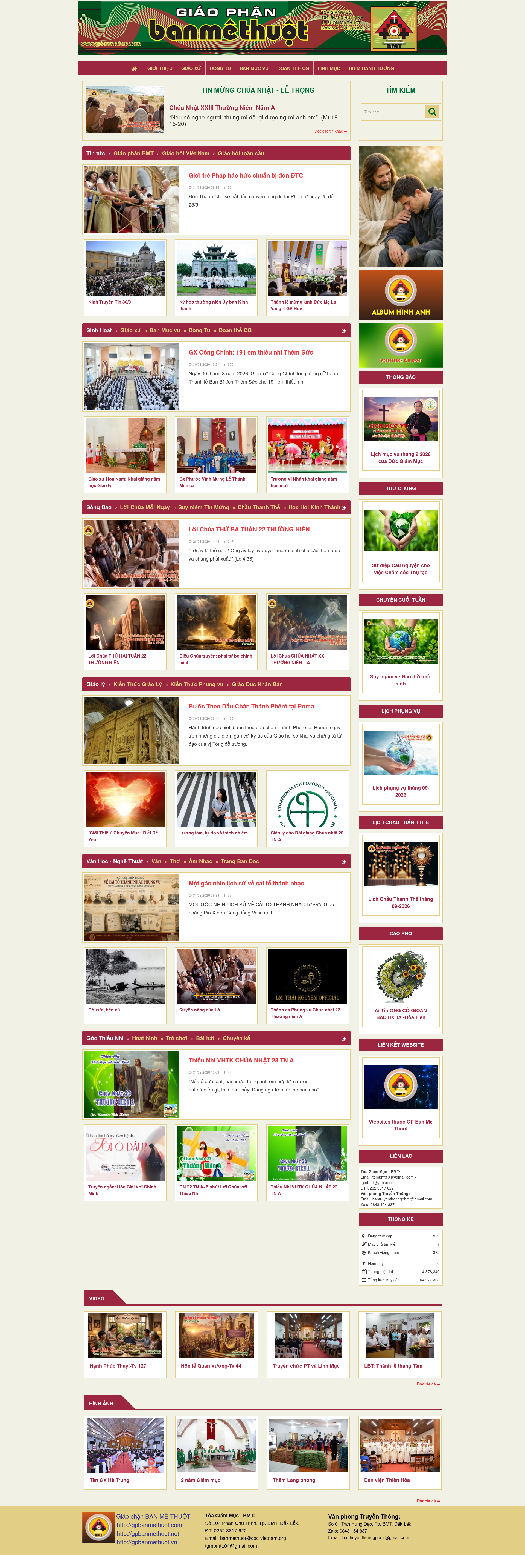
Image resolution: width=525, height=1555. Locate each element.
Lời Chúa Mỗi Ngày (145, 507)
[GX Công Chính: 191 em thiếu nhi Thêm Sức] (131, 376)
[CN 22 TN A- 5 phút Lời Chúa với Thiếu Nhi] (216, 1153)
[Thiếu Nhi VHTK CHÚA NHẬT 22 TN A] (307, 1153)
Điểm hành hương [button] (371, 68)
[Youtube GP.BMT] (401, 345)
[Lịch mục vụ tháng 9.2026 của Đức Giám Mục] (401, 419)
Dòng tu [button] (220, 68)
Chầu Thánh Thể (259, 507)
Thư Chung (401, 488)
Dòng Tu (199, 330)
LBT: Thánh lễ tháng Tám (393, 1365)
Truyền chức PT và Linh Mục (306, 1365)
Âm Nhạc (200, 861)
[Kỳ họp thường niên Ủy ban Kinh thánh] (216, 268)
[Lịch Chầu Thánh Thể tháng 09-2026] (401, 864)
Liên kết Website (401, 1044)
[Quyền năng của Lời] (216, 976)
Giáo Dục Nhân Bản (257, 684)
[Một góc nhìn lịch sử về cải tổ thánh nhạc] (131, 907)
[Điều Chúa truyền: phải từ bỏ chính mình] (216, 622)
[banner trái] (401, 206)
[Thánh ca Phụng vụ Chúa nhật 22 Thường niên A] (307, 976)
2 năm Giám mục (200, 1479)
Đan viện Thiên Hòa (387, 1479)
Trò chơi (177, 1038)
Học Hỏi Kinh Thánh (314, 507)
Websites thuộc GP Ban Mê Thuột (401, 1125)
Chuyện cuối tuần (400, 599)
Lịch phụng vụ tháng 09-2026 (400, 791)
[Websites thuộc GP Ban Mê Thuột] (401, 1086)
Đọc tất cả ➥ (428, 1384)
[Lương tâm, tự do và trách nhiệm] (216, 799)
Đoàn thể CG (235, 330)
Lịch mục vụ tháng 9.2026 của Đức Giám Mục (401, 457)
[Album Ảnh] (401, 294)
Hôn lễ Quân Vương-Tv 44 (211, 1365)
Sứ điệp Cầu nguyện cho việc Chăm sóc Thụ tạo (401, 569)
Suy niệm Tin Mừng (203, 507)
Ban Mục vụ (165, 330)
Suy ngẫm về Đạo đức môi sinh (401, 680)
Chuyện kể (236, 1038)
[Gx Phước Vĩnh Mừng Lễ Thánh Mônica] (216, 445)
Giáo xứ (130, 330)
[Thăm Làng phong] (308, 1445)
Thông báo (401, 377)
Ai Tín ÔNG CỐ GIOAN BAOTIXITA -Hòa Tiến (401, 1014)
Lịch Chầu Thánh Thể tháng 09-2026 (400, 902)
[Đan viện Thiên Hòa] (400, 1445)
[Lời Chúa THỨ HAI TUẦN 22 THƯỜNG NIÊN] (125, 622)
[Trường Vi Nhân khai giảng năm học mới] (307, 445)
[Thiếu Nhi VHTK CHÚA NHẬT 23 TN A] (131, 1084)
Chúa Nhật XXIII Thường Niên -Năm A (222, 107)
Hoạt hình (144, 1038)
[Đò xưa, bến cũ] (125, 976)
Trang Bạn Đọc (240, 861)
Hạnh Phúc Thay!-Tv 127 (118, 1365)
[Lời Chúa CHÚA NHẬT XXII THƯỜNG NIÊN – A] (307, 622)
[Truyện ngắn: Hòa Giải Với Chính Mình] (125, 1153)
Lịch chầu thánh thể (400, 822)
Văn (156, 861)
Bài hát (205, 1038)
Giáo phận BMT (133, 153)
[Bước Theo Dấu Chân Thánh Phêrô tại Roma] (131, 730)
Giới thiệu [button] (160, 68)
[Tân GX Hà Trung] (125, 1445)
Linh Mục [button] (329, 68)
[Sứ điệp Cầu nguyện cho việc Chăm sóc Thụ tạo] (401, 530)
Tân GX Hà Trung (109, 1479)
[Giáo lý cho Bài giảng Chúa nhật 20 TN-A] (307, 799)
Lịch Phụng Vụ (400, 710)
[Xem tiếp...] (345, 331)
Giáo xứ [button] (191, 68)
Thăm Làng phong (294, 1479)
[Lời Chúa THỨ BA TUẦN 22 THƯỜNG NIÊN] (131, 553)
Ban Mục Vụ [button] (254, 68)
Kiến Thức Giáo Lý (137, 684)
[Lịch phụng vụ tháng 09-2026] (401, 752)
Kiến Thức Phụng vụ (196, 684)
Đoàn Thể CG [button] (293, 68)
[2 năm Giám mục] (216, 1445)
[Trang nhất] (135, 68)
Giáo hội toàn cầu (241, 153)
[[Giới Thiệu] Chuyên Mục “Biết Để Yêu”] (125, 799)
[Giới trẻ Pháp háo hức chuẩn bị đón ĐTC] (131, 199)
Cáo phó (401, 933)
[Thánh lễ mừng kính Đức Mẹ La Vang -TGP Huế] (307, 268)
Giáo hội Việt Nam (185, 153)
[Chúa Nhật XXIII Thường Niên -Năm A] (125, 109)
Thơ (175, 861)
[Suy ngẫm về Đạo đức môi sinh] (401, 641)
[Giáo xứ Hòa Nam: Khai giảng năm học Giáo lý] (125, 445)
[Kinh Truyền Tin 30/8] (125, 268)
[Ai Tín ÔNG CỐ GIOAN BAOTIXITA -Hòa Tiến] (401, 975)
